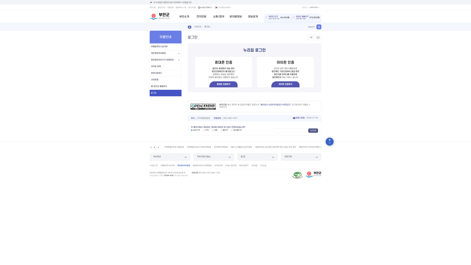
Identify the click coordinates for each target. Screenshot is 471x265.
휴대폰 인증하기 (223, 84)
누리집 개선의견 (231, 166)
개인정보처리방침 (158, 53)
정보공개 (253, 16)
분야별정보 (236, 16)
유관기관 (288, 157)
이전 (151, 147)
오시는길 (263, 166)
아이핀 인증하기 (285, 84)
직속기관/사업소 (204, 157)
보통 (215, 130)
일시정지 (154, 147)
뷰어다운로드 (156, 73)
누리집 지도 (154, 166)
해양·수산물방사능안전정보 (241, 147)
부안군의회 (192, 8)
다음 (158, 147)
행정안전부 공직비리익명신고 (310, 147)
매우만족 (196, 130)
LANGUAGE (313, 7)
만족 (207, 130)
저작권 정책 (156, 66)
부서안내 (157, 157)
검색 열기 (318, 26)
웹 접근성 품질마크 (159, 86)
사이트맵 (154, 80)
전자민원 (201, 16)
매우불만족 (237, 130)
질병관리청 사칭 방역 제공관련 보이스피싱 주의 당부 (275, 147)
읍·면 (243, 157)
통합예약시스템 (181, 8)
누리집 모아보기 (206, 8)
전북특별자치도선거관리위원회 (199, 147)
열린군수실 (161, 8)
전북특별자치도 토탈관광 (174, 147)
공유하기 (311, 37)
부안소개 (184, 16)
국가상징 (254, 166)
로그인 (304, 8)
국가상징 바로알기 (224, 8)
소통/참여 (218, 16)
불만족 (225, 130)
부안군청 (153, 8)
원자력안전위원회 (221, 147)
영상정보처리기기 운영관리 (162, 60)
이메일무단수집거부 (159, 47)
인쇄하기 (317, 37)
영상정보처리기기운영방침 (202, 166)
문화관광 (170, 8)
